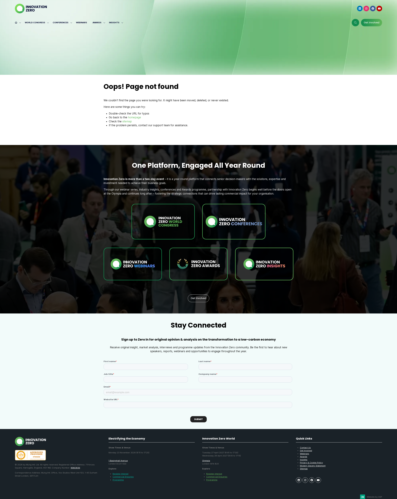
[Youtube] (379, 8)
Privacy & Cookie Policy (311, 462)
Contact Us (305, 447)
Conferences (60, 22)
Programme (118, 480)
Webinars (81, 22)
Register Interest (120, 474)
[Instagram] (366, 8)
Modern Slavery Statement (313, 465)
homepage (134, 117)
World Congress (35, 22)
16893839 (75, 467)
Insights (114, 22)
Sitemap (304, 468)
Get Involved (306, 450)
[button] (355, 22)
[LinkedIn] (360, 8)
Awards (97, 22)
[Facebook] (373, 8)
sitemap (127, 121)
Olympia (206, 460)
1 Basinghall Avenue (118, 460)
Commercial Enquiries (123, 476)
